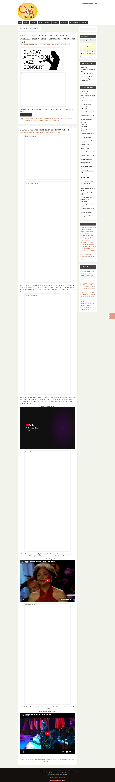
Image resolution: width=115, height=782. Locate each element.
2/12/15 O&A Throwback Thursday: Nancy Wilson (44, 129)
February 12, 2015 (39, 132)
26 (86, 54)
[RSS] (112, 318)
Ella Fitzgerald (38, 759)
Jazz (58, 44)
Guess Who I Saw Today (47, 759)
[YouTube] (112, 314)
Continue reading (25, 114)
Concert (45, 44)
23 (95, 51)
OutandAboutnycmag (28, 44)
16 (95, 49)
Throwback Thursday (54, 132)
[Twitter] (112, 316)
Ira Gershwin (36, 118)
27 (88, 54)
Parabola (57, 777)
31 (81, 56)
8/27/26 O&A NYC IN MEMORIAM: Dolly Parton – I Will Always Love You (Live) (87, 242)
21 (90, 51)
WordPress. (62, 777)
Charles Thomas (84, 292)
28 (90, 54)
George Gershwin (29, 118)
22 (93, 51)
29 (93, 54)
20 (88, 51)
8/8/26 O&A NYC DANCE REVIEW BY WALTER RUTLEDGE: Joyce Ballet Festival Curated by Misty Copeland (88, 275)
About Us (93, 281)
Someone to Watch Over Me (31, 120)
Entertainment (52, 44)
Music (61, 44)
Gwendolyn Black (84, 281)
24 (81, 54)
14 (90, 49)
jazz (41, 118)
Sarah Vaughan (68, 118)
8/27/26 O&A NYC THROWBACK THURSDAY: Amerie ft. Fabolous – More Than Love (88, 229)
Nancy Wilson (56, 759)
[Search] (94, 29)
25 (84, 54)
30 (95, 54)
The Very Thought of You (46, 761)
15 (93, 49)
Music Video (66, 44)
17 (81, 51)
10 (81, 49)
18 (84, 51)
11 (84, 49)
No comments (73, 32)
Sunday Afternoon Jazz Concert (45, 120)
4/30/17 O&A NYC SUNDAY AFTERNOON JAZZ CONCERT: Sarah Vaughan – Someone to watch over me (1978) (47, 38)
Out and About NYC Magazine (57, 118)
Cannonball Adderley (30, 759)
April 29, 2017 (38, 44)
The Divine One (55, 120)
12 (86, 49)
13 (88, 49)
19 (86, 51)
